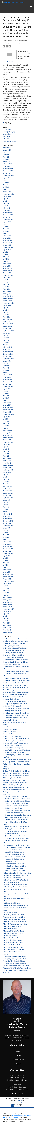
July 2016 (5, 419)
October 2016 (7, 412)
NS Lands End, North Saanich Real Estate (16, 773)
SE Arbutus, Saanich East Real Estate (15, 796)
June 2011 (6, 560)
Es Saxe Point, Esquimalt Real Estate (15, 718)
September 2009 (8, 609)
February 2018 (7, 375)
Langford (6, 757)
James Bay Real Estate (10, 729)
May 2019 (6, 340)
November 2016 (8, 410)
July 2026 (6, 152)
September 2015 (8, 442)
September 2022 (8, 247)
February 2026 (7, 164)
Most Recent (7, 148)
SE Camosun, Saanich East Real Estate (15, 803)
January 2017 (7, 405)
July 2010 (5, 586)
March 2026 (6, 162)
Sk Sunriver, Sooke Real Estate (13, 868)
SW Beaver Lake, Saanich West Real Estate (17, 873)
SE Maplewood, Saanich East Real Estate (16, 827)
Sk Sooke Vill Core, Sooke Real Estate (15, 866)
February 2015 (7, 458)
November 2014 (8, 465)
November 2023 (8, 215)
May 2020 (6, 312)
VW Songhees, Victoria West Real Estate (16, 966)
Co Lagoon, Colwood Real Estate (13, 650)
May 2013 (6, 507)
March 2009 (7, 623)
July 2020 (6, 308)
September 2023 (8, 219)
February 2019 (7, 347)
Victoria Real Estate (9, 141)
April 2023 (6, 231)
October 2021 (7, 273)
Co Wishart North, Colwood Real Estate (15, 660)
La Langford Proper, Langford (13, 748)
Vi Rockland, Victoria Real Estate (13, 949)
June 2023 (6, 226)
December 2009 (8, 602)
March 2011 (6, 567)
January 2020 (7, 321)
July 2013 (5, 502)
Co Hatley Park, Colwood (11, 646)
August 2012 (7, 528)
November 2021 (8, 270)
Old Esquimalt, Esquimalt (11, 792)
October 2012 (7, 523)
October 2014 (7, 468)
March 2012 (6, 539)
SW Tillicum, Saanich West (11, 903)
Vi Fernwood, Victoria (10, 929)
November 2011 (8, 549)
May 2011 (6, 563)
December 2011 (8, 546)
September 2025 (8, 175)
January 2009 (7, 627)
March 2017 (6, 400)
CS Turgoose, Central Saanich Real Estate (16, 680)
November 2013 (8, 493)
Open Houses (7, 136)
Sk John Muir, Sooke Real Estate (13, 854)
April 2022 (6, 259)
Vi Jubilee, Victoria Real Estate (12, 940)
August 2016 (7, 417)
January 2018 (7, 377)
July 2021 (5, 280)
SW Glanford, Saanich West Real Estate (16, 880)
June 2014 (6, 477)
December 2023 (8, 213)
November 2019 (8, 326)
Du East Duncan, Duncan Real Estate (15, 690)
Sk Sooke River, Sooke (10, 861)
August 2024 (7, 196)
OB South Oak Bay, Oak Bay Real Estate (16, 787)
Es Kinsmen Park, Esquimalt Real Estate (16, 708)
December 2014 (8, 463)
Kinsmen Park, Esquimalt (11, 734)
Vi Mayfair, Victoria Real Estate (13, 942)
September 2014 (8, 470)
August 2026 (7, 150)
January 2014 (7, 488)
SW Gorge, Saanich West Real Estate (15, 884)
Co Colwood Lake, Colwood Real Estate (15, 641)
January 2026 (7, 166)
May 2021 (6, 284)
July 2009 (6, 614)
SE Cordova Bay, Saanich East (12, 808)
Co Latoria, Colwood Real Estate (13, 653)
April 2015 (6, 454)
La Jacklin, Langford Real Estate (13, 745)
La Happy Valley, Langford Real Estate (15, 743)
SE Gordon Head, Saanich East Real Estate (17, 815)
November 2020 (8, 298)
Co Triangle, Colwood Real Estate (13, 657)
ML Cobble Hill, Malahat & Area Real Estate (17, 759)
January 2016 (7, 433)
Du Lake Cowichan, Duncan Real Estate (16, 692)
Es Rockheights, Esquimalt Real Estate (15, 715)
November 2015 (8, 437)
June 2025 (6, 182)
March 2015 (6, 456)
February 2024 (7, 208)
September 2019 (8, 331)
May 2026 (6, 157)
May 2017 (6, 396)
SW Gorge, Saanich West (11, 882)
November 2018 (8, 354)
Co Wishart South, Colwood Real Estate (15, 662)
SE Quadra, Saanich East (11, 833)
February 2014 (7, 486)
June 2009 (6, 616)
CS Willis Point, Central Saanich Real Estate (17, 683)
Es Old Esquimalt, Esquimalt (12, 711)
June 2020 (6, 310)
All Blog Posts (7, 129)
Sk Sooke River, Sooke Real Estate (14, 864)
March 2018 (6, 372)
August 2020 (7, 305)
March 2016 (6, 428)
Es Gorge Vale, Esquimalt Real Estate (15, 704)
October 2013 (7, 495)
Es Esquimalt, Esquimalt (11, 699)
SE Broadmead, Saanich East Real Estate (16, 799)
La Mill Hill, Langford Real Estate (13, 752)
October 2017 (7, 384)
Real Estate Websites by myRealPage (17, 1102)
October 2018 (7, 356)
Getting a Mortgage (9, 132)
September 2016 (8, 414)
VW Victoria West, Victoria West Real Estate (17, 968)
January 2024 (7, 210)
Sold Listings (7, 139)
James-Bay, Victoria (9, 731)
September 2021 (8, 275)
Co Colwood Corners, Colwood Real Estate (16, 639)
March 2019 (6, 345)
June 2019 (6, 338)
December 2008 (8, 630)
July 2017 (5, 391)
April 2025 (6, 187)
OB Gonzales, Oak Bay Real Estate (14, 780)
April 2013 (6, 509)
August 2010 (7, 583)
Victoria (5, 954)
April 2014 (6, 481)
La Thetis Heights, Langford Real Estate (16, 755)
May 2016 (6, 423)
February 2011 (7, 570)
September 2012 (8, 525)
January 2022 (7, 266)
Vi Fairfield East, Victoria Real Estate (15, 922)
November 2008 (8, 632)
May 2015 (6, 451)
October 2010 (7, 579)
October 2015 (7, 440)
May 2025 (6, 185)
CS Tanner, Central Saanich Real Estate (16, 678)
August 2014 (7, 472)
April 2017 (6, 398)
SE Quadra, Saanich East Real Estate (15, 836)
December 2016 (8, 407)
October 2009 (7, 607)
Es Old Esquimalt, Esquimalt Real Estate (16, 713)
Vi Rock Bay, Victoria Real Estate (13, 947)
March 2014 (6, 484)
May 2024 (6, 203)
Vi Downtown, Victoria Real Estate (14, 919)
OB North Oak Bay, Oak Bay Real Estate (16, 785)
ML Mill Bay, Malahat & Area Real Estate (16, 762)
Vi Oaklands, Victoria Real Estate (13, 945)
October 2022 (7, 245)
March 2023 (6, 233)
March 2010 (6, 595)
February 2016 (7, 430)
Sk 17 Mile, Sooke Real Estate (12, 850)
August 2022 (7, 250)
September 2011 (8, 553)
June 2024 (6, 201)
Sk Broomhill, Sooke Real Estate (13, 852)
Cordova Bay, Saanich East (11, 664)
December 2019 (8, 324)
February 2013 (7, 514)
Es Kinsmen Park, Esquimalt (12, 706)
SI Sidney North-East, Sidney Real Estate (16, 845)
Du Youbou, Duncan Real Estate (13, 697)
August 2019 (7, 333)
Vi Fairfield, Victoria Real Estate (13, 926)
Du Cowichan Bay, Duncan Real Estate (15, 687)
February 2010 (7, 597)
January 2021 (7, 294)
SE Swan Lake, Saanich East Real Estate (16, 838)
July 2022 (5, 252)
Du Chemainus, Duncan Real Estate (14, 685)
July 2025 (5, 180)
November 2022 (8, 243)
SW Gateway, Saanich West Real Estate (15, 875)
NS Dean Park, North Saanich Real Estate (16, 771)
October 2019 (7, 328)
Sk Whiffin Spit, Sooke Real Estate (14, 871)
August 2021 (7, 277)
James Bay (6, 727)
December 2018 (8, 352)
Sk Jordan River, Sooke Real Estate (14, 857)
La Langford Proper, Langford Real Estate (17, 750)
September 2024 (8, 194)
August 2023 (7, 222)
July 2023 (5, 224)
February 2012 (7, 542)
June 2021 (6, 282)
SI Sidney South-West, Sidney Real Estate (16, 847)
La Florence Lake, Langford (12, 736)
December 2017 (8, 379)
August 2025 (7, 178)
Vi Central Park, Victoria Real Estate (14, 917)
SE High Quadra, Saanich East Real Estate (16, 817)
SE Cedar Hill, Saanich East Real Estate (15, 806)
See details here (8, 62)
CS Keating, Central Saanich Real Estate (16, 671)
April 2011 (6, 565)
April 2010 (6, 593)
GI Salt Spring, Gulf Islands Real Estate (15, 722)
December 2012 (8, 519)
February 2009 (7, 625)
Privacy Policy (19, 1100)
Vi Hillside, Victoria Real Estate (13, 933)
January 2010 (7, 600)
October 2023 (7, 217)
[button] (12, 1093)
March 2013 (6, 512)
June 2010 (6, 588)
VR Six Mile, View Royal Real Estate (14, 961)
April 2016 (6, 426)
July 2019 (5, 335)
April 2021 (6, 287)
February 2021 (7, 291)
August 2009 (7, 611)
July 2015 (5, 447)
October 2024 (7, 192)
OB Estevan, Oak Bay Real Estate (13, 778)
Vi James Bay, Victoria (10, 935)
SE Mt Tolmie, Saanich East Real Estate (15, 831)
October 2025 (7, 173)
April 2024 (6, 206)
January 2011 (7, 572)
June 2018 (6, 366)
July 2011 (5, 558)
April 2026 (6, 159)
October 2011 (7, 551)
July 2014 (5, 474)
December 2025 (8, 168)
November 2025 (8, 171)
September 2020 (8, 303)
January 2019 (7, 349)
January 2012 (7, 544)
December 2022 (8, 240)
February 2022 (7, 264)
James (5, 725)
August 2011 (6, 556)
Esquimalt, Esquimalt (10, 720)
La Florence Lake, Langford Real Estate (16, 738)
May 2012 (6, 535)
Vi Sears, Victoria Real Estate (12, 952)
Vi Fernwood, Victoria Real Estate (13, 931)
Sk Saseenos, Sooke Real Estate (13, 859)
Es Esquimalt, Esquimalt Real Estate (14, 701)
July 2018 (5, 363)
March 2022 (6, 261)
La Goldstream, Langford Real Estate (15, 741)
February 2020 (7, 319)
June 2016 (6, 421)
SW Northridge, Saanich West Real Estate (16, 887)
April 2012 (6, 537)
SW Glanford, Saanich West (12, 878)
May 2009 (6, 618)
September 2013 (8, 498)
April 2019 (6, 342)
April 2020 (6, 315)
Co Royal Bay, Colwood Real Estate (14, 655)
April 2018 (6, 370)
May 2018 (6, 368)
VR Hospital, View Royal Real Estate (14, 959)
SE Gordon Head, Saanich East (13, 813)
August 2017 (7, 389)
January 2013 (7, 516)
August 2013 (7, 500)
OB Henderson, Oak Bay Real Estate (15, 782)
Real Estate (6, 794)
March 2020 (6, 317)
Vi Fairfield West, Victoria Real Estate (15, 924)
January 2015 (7, 461)
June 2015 (6, 449)
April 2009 (6, 621)
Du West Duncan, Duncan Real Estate (15, 694)
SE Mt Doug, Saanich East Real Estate (15, 829)
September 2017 (8, 386)
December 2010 (8, 574)
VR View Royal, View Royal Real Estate (15, 963)
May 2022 (6, 257)
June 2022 (6, 254)
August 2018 (7, 361)
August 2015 (7, 444)
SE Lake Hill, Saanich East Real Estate (15, 820)
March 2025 (6, 189)
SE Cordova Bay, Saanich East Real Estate (16, 810)
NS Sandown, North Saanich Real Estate (16, 776)
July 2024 (6, 199)
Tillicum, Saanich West (10, 912)
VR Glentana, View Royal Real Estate (14, 956)
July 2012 (5, 530)
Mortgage (6, 769)
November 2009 (8, 604)
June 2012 (6, 532)
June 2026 (6, 155)
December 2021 (8, 268)
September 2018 (8, 359)
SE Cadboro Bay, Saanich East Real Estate (16, 801)
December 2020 (8, 296)
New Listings (7, 134)
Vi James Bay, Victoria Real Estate (18, 44)
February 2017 (7, 403)
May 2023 (6, 229)
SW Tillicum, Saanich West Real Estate (15, 905)
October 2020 (7, 301)
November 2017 (8, 382)
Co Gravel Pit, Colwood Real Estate (14, 643)
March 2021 (6, 289)
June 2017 (6, 393)
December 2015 (8, 435)
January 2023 (7, 238)
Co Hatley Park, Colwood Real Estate (15, 648)
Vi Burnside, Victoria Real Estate (13, 915)
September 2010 (8, 581)
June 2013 (6, 505)
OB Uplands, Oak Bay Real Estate (14, 789)
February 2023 (7, 236)
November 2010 (8, 576)
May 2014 (6, 479)
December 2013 (8, 491)
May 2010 (6, 590)
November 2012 (8, 521)
